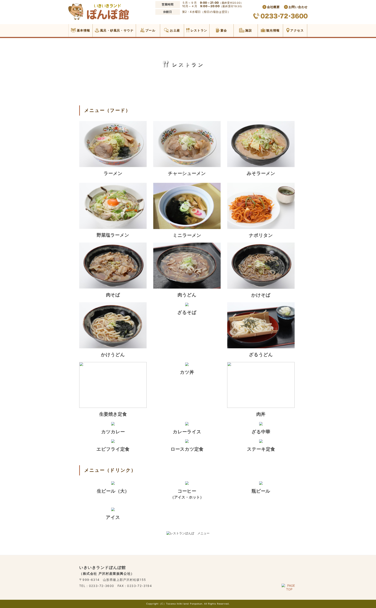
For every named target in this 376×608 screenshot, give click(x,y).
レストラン (198, 30)
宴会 (223, 30)
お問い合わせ (298, 7)
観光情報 (272, 30)
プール (150, 30)
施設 (248, 30)
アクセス (296, 30)
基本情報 (83, 30)
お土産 (174, 30)
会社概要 (273, 7)
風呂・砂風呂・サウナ (116, 30)
